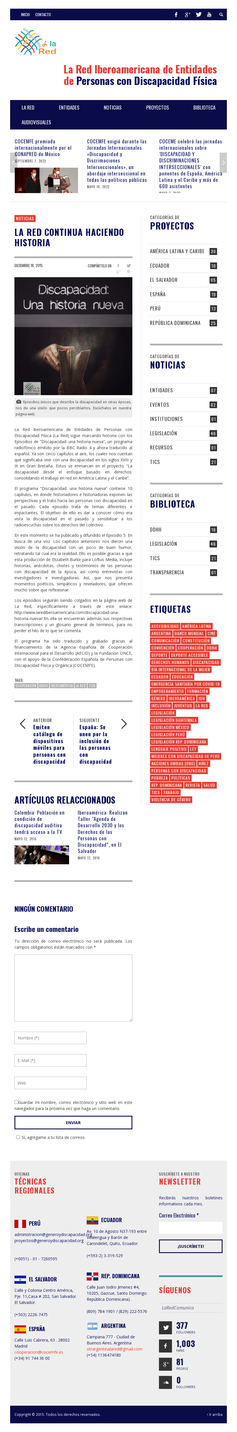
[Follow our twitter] (165, 1327)
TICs (92, 685)
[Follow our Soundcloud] (165, 1382)
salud (209, 785)
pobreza (159, 778)
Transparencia (167, 572)
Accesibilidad (165, 626)
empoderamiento (167, 691)
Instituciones (166, 418)
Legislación (163, 433)
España (158, 294)
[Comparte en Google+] (118, 272)
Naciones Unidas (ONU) (173, 763)
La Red (81, 685)
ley (193, 749)
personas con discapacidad (178, 770)
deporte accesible (189, 655)
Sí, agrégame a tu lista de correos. (54, 1137)
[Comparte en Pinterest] (128, 272)
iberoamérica (62, 685)
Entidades (161, 390)
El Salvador (164, 279)
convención (162, 648)
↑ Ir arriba (215, 1414)
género (158, 698)
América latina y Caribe (177, 251)
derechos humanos (170, 662)
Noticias (25, 218)
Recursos (161, 447)
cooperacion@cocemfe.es (38, 1352)
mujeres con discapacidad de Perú (185, 756)
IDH (202, 698)
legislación (163, 713)
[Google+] (187, 14)
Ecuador (160, 265)
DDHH (43, 685)
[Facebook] (176, 14)
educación (182, 677)
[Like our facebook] (165, 1346)
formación (197, 691)
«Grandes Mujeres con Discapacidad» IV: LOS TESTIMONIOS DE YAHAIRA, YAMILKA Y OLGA (187, 151)
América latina (196, 626)
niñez (204, 763)
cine (212, 633)
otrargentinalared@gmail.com (114, 1349)
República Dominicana (175, 322)
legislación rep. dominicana (178, 742)
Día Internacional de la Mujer (180, 669)
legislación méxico (170, 727)
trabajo (171, 792)
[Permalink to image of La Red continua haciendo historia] (73, 335)
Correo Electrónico (179, 1215)
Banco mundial (189, 633)
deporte (159, 655)
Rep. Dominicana (166, 785)
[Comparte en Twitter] (128, 265)
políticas (180, 778)
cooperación (26, 685)
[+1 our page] (165, 1364)
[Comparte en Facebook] (118, 265)
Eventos (159, 404)
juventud (183, 705)
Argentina (161, 633)
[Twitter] (198, 14)
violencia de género (171, 799)
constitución (196, 640)
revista (193, 785)
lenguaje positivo (169, 749)
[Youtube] (209, 14)
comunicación (165, 640)
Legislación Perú (168, 734)
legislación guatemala (174, 720)
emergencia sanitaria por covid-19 (185, 684)
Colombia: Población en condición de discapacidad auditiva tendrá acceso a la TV (39, 822)
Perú (155, 308)
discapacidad (206, 662)
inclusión (161, 705)
